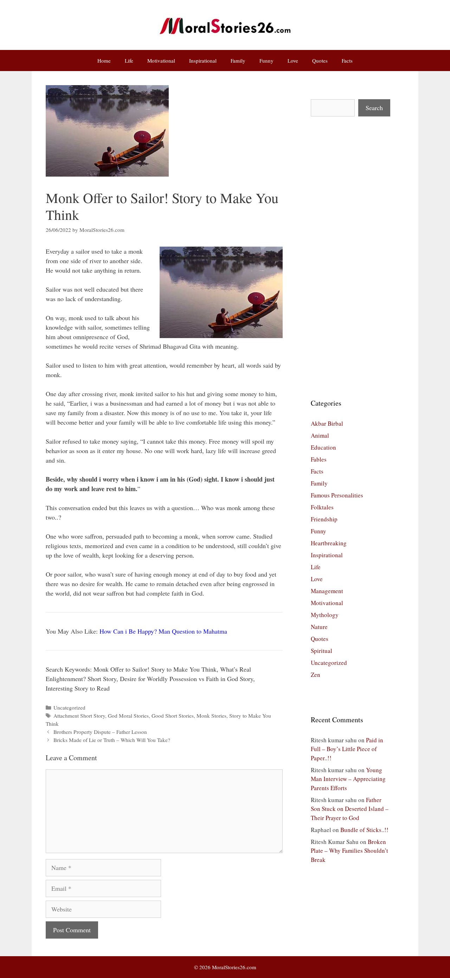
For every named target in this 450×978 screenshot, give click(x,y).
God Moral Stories (128, 715)
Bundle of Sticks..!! (364, 830)
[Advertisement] (350, 257)
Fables (319, 459)
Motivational (161, 60)
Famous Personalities (337, 495)
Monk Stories (211, 715)
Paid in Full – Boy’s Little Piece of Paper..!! (347, 749)
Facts (347, 60)
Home (104, 60)
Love (293, 60)
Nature (319, 627)
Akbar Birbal (327, 423)
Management (327, 591)
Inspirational (203, 60)
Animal (320, 435)
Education (323, 447)
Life (129, 60)
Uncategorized (69, 707)
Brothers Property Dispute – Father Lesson (100, 731)
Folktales (322, 507)
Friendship (324, 519)
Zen (315, 675)
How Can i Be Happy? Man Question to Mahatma (163, 631)
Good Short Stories (173, 715)
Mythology (325, 615)
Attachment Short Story (79, 715)
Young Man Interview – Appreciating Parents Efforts (348, 779)
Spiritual (321, 651)
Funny (266, 60)
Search (374, 107)
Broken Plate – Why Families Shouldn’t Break (349, 851)
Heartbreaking (329, 543)
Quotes (320, 60)
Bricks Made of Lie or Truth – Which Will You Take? (111, 739)
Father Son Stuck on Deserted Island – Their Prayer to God (349, 809)
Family (238, 60)
